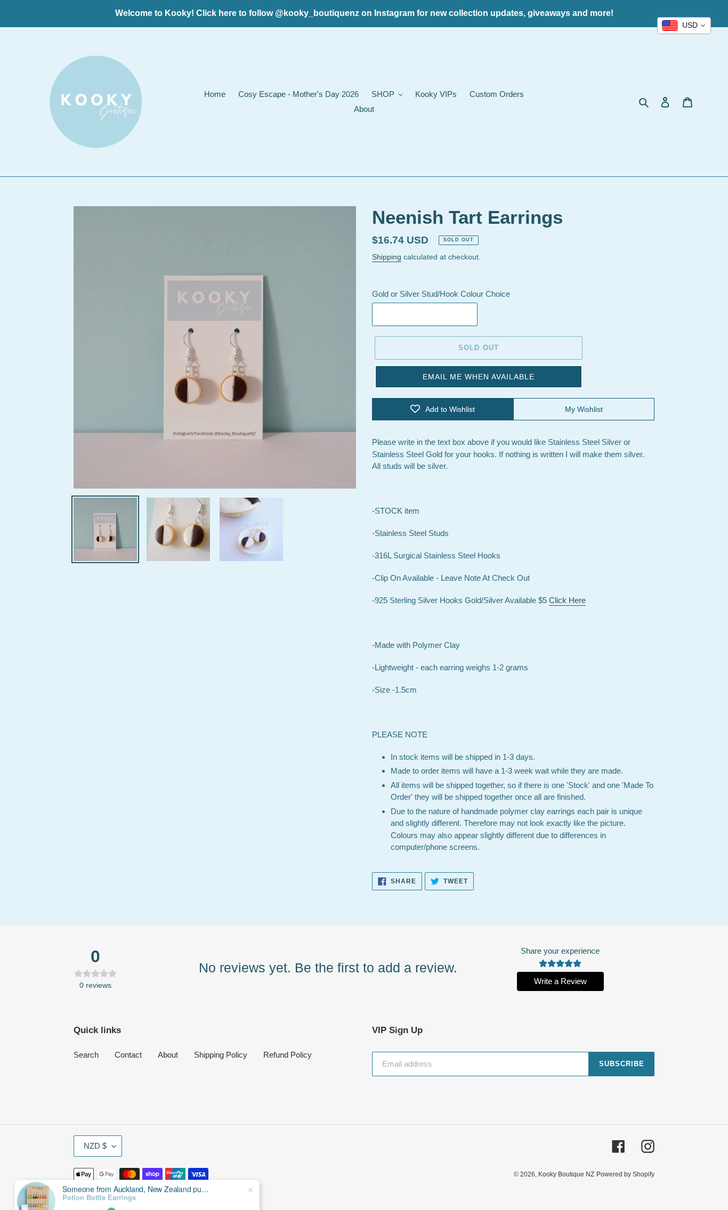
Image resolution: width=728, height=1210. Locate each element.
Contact (128, 1054)
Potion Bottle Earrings (99, 1172)
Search (86, 1054)
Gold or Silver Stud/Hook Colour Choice (441, 293)
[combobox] (684, 25)
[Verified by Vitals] (111, 1186)
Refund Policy (287, 1054)
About (168, 1054)
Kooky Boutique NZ (566, 1174)
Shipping (386, 257)
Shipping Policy (220, 1054)
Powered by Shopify (625, 1174)
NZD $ (95, 1145)
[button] (479, 376)
